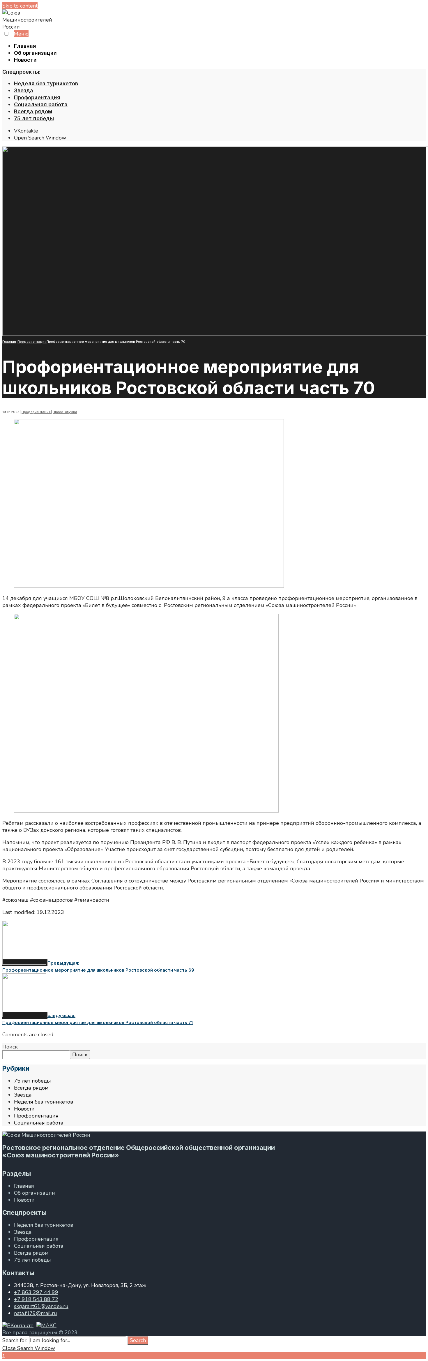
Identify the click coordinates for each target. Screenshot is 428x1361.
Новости (25, 60)
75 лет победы (34, 118)
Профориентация (37, 97)
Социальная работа (41, 104)
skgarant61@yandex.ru (41, 1306)
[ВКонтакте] (17, 1325)
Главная (25, 46)
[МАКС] (46, 1325)
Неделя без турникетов (46, 83)
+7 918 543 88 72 (36, 1299)
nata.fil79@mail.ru (35, 1313)
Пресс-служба (65, 412)
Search (138, 1340)
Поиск (10, 1046)
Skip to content (20, 5)
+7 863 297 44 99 (36, 1292)
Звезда (23, 90)
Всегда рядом (33, 111)
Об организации (35, 53)
